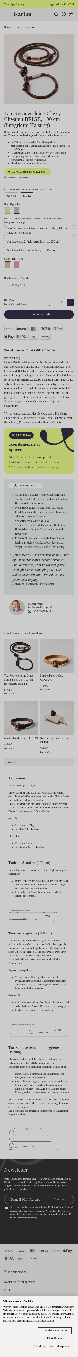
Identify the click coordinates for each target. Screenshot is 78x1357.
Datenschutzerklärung (43, 1320)
